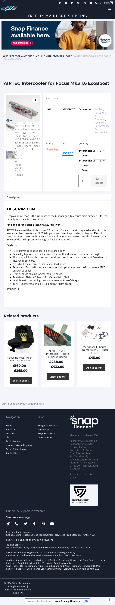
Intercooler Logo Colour (85, 165)
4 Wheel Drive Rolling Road (19, 445)
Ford (69, 56)
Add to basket (99, 181)
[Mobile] (66, 3)
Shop (8, 437)
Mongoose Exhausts (48, 425)
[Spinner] (101, 3)
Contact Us (11, 453)
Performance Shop (22, 56)
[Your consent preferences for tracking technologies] (110, 600)
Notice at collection (38, 601)
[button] (109, 8)
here (41, 403)
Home (4, 56)
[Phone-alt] (16, 523)
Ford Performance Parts (102, 126)
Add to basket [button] (94, 367)
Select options (21, 380)
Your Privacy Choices (67, 601)
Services (10, 433)
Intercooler (101, 132)
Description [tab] (14, 197)
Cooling (99, 109)
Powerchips (43, 429)
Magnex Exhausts (46, 433)
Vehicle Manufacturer (50, 56)
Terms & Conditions (16, 449)
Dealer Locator (13, 441)
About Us (10, 429)
